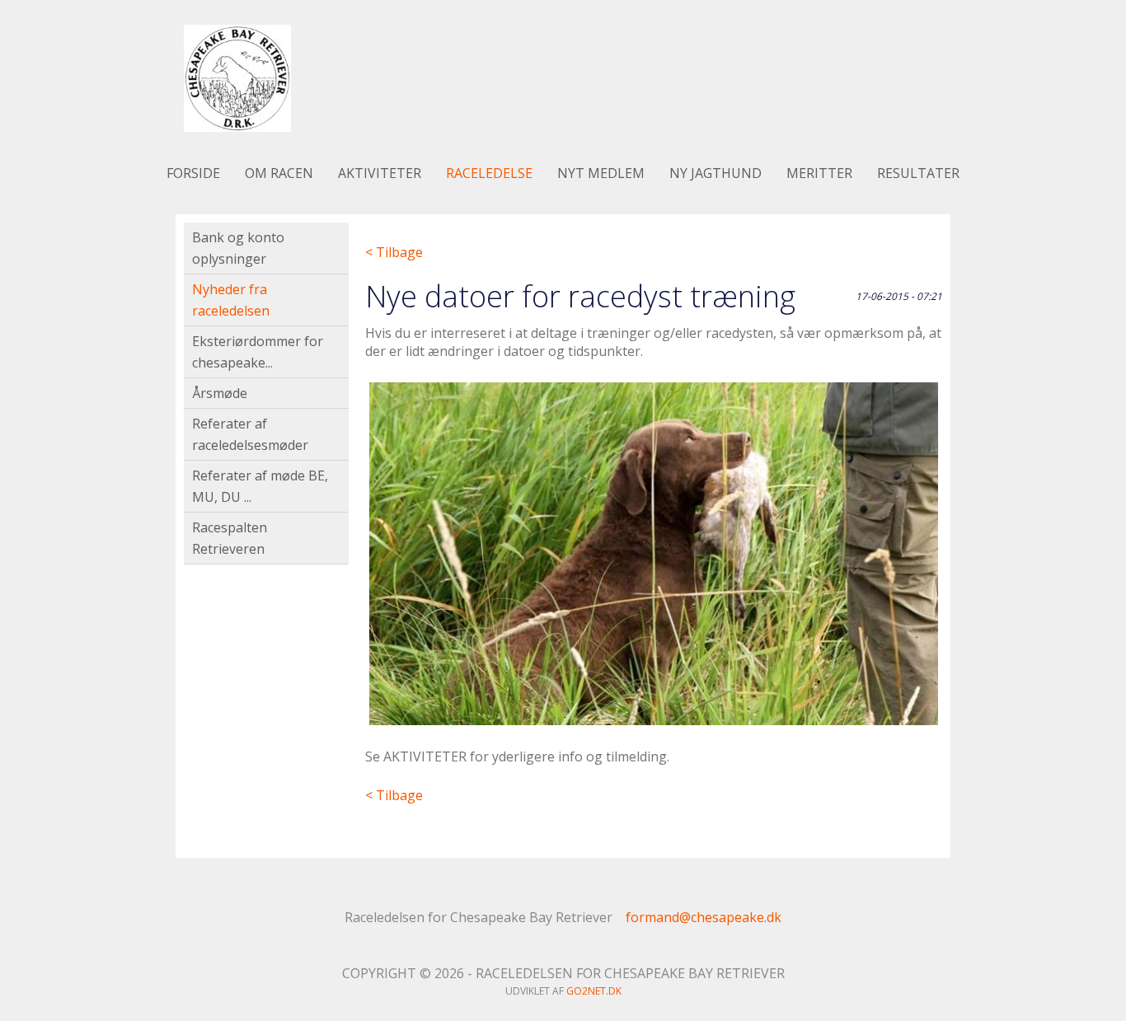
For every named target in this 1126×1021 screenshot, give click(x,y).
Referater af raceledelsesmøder (250, 434)
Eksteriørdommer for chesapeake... (257, 352)
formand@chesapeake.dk (703, 917)
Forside (193, 173)
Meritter (819, 173)
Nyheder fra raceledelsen (231, 300)
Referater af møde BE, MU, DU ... (260, 486)
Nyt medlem (601, 173)
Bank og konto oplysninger (238, 248)
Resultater (918, 173)
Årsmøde (219, 393)
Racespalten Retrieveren (229, 538)
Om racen (279, 173)
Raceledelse (489, 173)
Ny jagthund (715, 173)
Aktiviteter (379, 173)
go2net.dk (594, 991)
